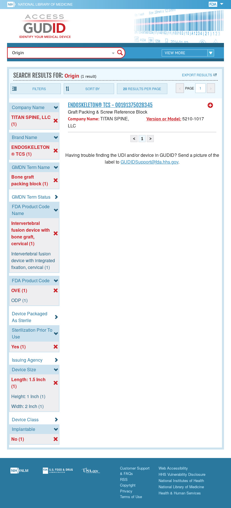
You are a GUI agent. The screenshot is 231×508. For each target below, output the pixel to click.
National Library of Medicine (45, 4)
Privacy (126, 491)
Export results (197, 74)
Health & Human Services (180, 493)
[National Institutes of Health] (12, 4)
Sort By (92, 88)
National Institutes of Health (181, 480)
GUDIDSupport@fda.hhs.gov (149, 162)
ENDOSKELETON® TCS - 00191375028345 (110, 105)
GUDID (45, 26)
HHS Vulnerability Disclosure (182, 474)
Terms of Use (131, 496)
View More (175, 52)
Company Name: (83, 119)
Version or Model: (163, 119)
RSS (124, 479)
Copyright (128, 485)
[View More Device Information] (210, 105)
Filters (39, 88)
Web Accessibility (173, 468)
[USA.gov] (96, 474)
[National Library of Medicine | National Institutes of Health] (19, 474)
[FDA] (213, 3)
